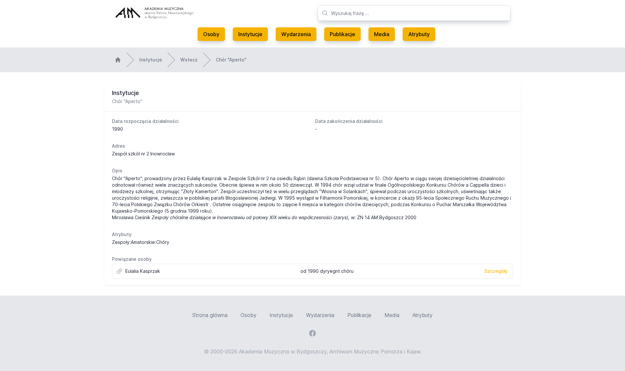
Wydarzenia (296, 34)
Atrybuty (419, 34)
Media (381, 34)
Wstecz (189, 59)
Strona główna (210, 315)
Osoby (211, 34)
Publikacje (342, 34)
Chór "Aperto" (231, 59)
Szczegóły (495, 271)
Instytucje (250, 34)
